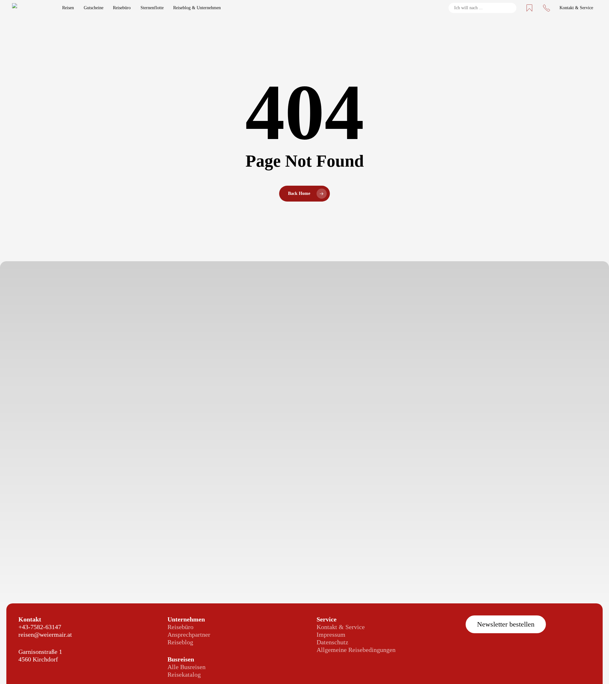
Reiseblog (180, 642)
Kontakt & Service (341, 626)
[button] (505, 624)
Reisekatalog (184, 674)
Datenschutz (332, 642)
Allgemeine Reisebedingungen (356, 649)
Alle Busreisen (186, 666)
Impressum (331, 634)
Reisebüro (180, 626)
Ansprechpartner (188, 634)
